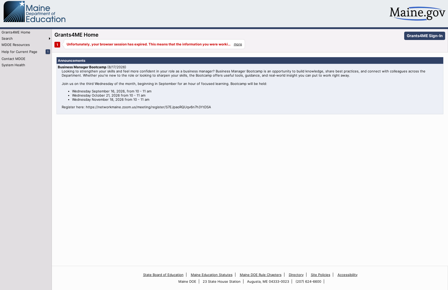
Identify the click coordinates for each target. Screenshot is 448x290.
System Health (13, 65)
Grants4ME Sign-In (425, 35)
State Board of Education (163, 275)
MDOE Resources (16, 45)
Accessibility (348, 275)
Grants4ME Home (16, 32)
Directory (296, 275)
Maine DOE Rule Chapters (261, 275)
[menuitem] (26, 32)
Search (7, 38)
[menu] (26, 48)
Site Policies (320, 275)
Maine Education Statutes (212, 275)
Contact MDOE (13, 59)
